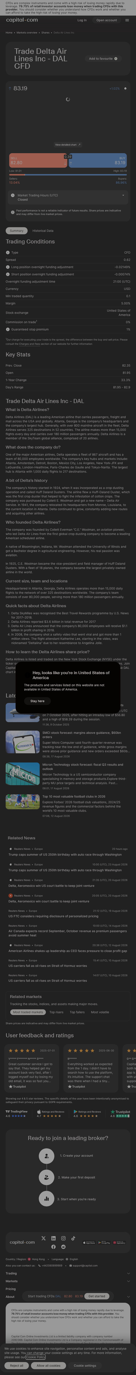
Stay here (37, 701)
